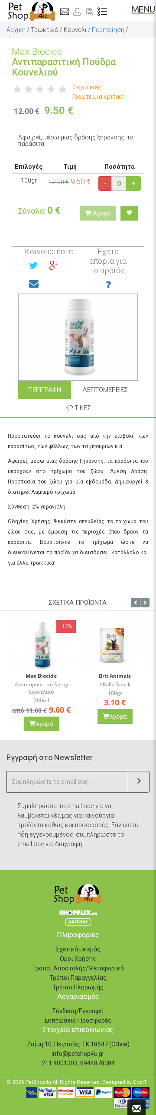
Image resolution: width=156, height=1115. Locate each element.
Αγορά (100, 213)
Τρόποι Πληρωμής (78, 987)
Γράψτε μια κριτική (98, 96)
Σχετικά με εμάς (78, 949)
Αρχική (16, 29)
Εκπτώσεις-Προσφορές (78, 1020)
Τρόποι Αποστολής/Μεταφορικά (78, 968)
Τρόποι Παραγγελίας (78, 977)
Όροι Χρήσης (78, 958)
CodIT (140, 1082)
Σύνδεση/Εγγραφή (78, 1011)
